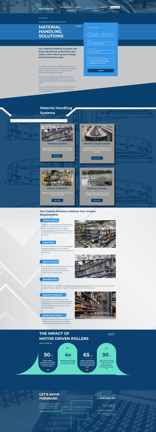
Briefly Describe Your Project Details (97, 57)
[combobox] (101, 51)
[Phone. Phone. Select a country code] (104, 35)
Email (89, 40)
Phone (104, 32)
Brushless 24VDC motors (68, 360)
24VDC (45, 148)
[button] (78, 7)
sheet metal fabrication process (78, 286)
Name (90, 32)
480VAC (50, 148)
